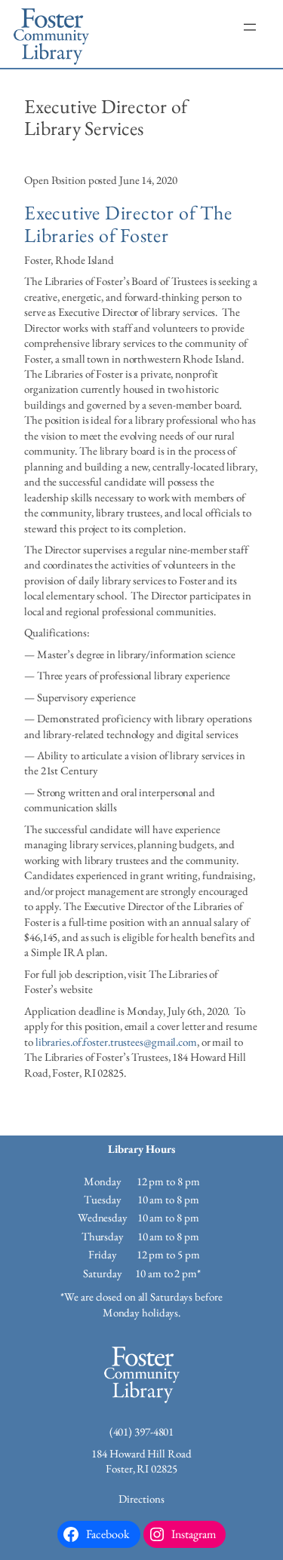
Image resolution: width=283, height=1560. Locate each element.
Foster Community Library (51, 34)
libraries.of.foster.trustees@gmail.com (116, 1041)
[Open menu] (250, 27)
